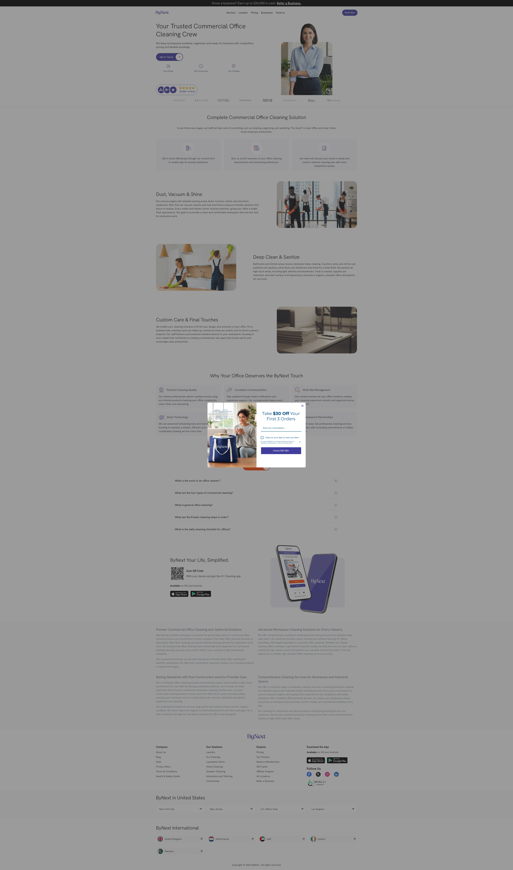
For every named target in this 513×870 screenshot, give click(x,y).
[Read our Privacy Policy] (299, 441)
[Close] (302, 406)
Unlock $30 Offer (281, 451)
